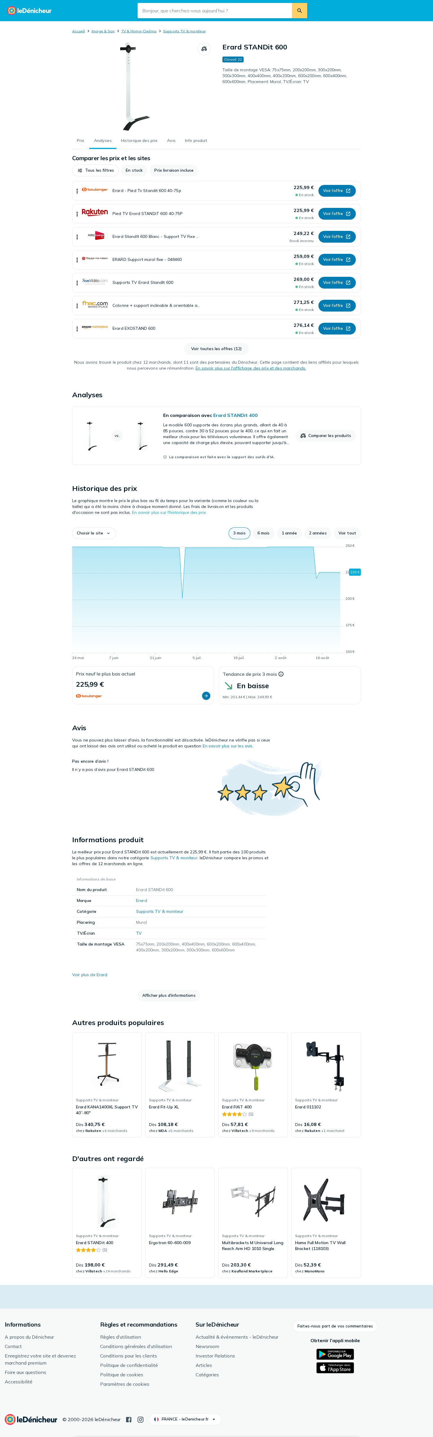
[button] (95, 170)
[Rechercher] (299, 10)
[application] (216, 603)
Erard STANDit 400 (235, 415)
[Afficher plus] (77, 191)
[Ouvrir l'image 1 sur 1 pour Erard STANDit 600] (135, 86)
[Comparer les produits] (204, 48)
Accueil (78, 31)
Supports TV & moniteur (184, 31)
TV (139, 933)
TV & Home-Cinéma (139, 31)
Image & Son (103, 31)
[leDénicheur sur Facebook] (128, 1419)
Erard (141, 900)
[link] (216, 436)
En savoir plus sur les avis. (228, 746)
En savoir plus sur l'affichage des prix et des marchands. (251, 368)
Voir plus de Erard (90, 974)
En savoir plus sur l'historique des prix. (169, 512)
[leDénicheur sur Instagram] (140, 1419)
